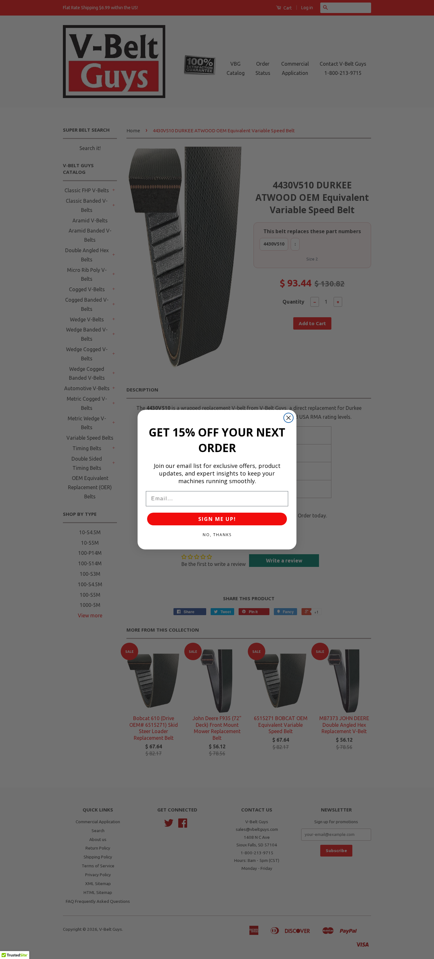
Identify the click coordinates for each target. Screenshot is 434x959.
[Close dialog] (288, 418)
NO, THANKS (217, 534)
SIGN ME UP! (217, 519)
